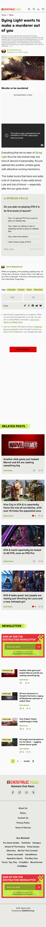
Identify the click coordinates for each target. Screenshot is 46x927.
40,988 (27, 761)
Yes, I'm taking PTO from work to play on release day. (23, 219)
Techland (21, 290)
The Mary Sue (31, 858)
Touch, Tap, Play (9, 862)
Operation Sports (15, 858)
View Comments (23, 349)
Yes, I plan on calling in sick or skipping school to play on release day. (23, 228)
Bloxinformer (36, 862)
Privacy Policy (29, 653)
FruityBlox (23, 862)
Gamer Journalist (15, 854)
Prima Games (33, 846)
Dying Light (11, 290)
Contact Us (23, 818)
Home (3, 15)
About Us (23, 808)
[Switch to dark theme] (38, 9)
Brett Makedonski (14, 50)
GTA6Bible (22, 866)
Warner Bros (38, 290)
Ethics (23, 813)
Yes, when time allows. (18, 236)
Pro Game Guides (11, 843)
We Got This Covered (28, 850)
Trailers (29, 290)
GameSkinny (31, 854)
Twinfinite (25, 843)
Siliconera (11, 850)
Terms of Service (17, 653)
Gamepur (36, 843)
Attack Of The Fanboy (15, 846)
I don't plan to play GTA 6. (19, 242)
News (11, 15)
